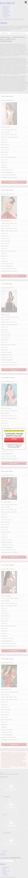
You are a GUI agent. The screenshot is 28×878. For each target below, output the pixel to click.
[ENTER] (14, 441)
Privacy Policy (16, 447)
